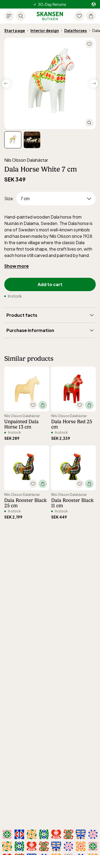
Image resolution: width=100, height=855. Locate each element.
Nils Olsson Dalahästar (26, 160)
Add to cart (50, 284)
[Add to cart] (42, 405)
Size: (9, 198)
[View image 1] (32, 139)
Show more (16, 266)
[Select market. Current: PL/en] (93, 4)
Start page (14, 30)
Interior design (44, 30)
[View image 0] (12, 139)
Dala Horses (75, 30)
